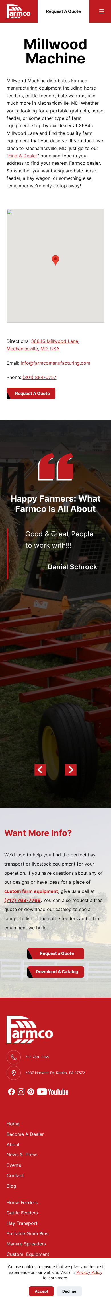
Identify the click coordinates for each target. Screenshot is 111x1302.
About (13, 1144)
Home (13, 1123)
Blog (11, 1186)
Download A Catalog (57, 971)
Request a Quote (57, 953)
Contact (15, 1175)
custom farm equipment (31, 891)
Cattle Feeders (22, 1213)
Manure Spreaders (26, 1244)
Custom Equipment (28, 1254)
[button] (55, 260)
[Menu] (101, 11)
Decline (69, 1291)
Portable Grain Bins (27, 1233)
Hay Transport (22, 1223)
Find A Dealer (22, 155)
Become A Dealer (25, 1134)
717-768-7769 (37, 1057)
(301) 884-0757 (39, 377)
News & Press (22, 1154)
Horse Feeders (22, 1202)
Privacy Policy (89, 1272)
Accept (41, 1291)
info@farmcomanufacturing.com (55, 363)
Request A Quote (63, 11)
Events (14, 1165)
